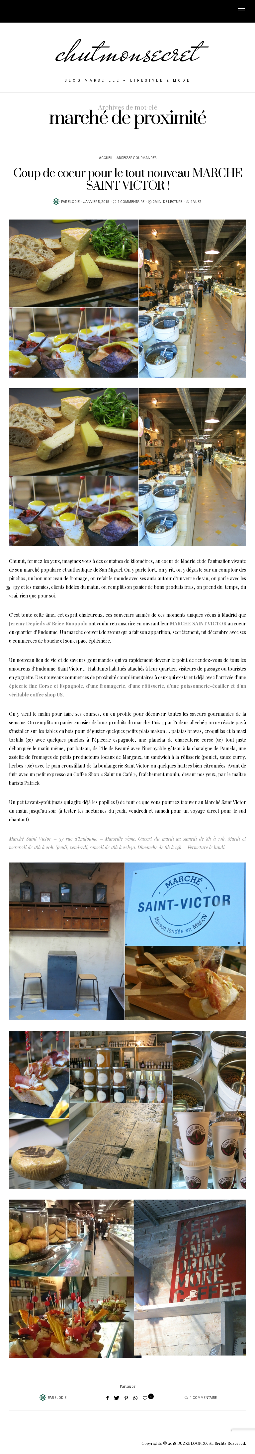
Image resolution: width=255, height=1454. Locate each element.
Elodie (74, 202)
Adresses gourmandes (136, 158)
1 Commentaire (131, 202)
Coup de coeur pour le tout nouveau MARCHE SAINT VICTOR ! (127, 180)
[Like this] (146, 1398)
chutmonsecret (127, 51)
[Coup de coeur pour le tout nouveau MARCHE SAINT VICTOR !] (127, 299)
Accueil (106, 158)
